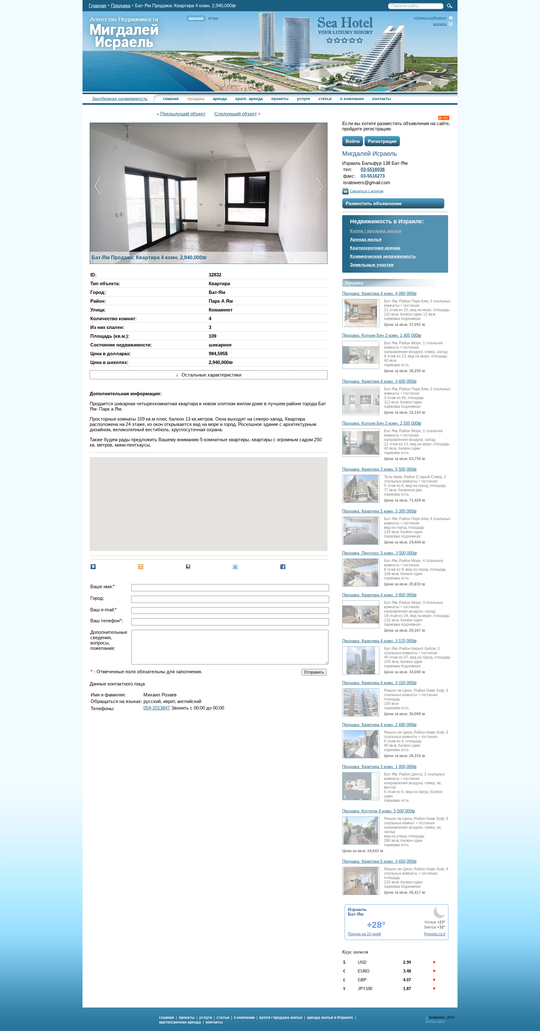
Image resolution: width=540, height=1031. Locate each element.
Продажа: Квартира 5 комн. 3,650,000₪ (379, 861)
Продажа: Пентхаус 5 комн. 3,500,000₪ (379, 553)
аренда (220, 98)
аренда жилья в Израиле (330, 1017)
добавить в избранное (430, 17)
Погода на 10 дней (364, 934)
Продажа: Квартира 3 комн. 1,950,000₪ (379, 767)
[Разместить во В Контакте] (93, 566)
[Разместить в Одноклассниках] (140, 566)
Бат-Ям (355, 914)
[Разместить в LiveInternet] (188, 566)
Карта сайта (435, 1021)
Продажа (120, 5)
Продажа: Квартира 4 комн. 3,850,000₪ (379, 595)
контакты (440, 24)
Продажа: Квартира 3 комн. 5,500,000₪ (379, 469)
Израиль (357, 909)
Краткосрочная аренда (375, 247)
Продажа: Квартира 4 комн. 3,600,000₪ (379, 381)
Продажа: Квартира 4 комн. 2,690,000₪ (379, 725)
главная (171, 98)
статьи (325, 98)
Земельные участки (372, 264)
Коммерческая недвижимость (383, 256)
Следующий (235, 113)
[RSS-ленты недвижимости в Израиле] (443, 118)
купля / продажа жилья (280, 1017)
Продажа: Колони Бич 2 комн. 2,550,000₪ (381, 423)
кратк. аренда (249, 98)
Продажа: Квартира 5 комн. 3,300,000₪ (379, 511)
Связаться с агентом (366, 191)
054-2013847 (156, 707)
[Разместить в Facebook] (282, 566)
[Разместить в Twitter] (235, 566)
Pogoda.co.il (434, 934)
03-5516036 (373, 169)
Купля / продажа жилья (375, 230)
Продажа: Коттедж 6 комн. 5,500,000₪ (378, 811)
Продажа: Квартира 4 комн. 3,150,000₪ (379, 683)
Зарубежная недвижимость (120, 98)
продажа (195, 98)
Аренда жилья (366, 239)
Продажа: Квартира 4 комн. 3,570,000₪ (379, 641)
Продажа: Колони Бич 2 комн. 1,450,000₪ (381, 335)
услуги (303, 98)
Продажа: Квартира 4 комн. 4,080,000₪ (379, 293)
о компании (352, 98)
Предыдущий (182, 113)
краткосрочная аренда (180, 1022)
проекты (279, 98)
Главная (97, 5)
